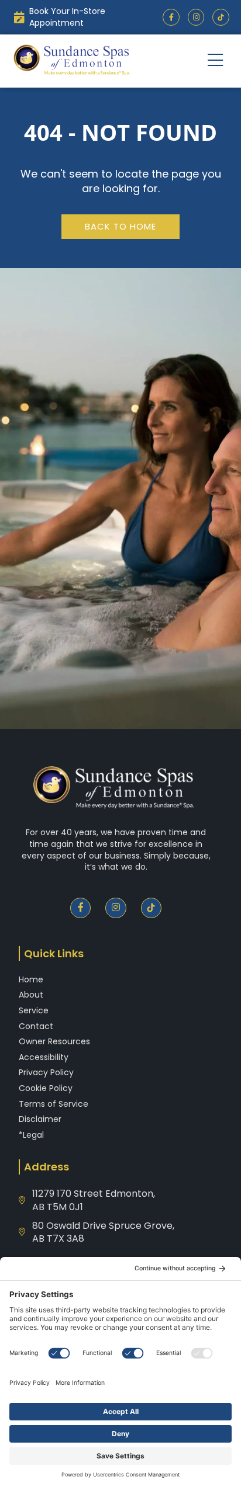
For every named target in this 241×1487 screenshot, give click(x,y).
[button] (216, 61)
